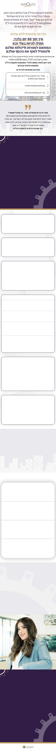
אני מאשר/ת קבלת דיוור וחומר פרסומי (33, 200)
